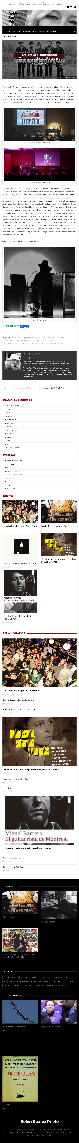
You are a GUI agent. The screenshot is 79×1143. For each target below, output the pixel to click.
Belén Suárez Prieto (32, 354)
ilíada (57, 338)
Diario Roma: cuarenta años (54, 526)
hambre (68, 977)
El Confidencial (43, 3)
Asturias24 (34, 3)
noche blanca (22, 340)
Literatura (26, 31)
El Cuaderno (53, 3)
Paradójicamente (9, 788)
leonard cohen (36, 981)
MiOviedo (46, 4)
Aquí (4, 241)
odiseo (37, 340)
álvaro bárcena (17, 338)
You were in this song (50, 28)
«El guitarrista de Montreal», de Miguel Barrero (26, 848)
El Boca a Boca (48, 922)
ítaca (62, 338)
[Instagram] (75, 6)
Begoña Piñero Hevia (51, 1026)
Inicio (4, 36)
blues (5, 977)
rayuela (6, 985)
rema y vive (52, 340)
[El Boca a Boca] (59, 905)
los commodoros (9, 340)
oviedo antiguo (57, 981)
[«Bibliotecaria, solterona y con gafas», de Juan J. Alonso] (59, 544)
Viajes (35, 31)
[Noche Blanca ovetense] (20, 1011)
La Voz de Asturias (9, 4)
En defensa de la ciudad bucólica (15, 779)
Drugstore (21, 3)
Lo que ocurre (51, 31)
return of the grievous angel (13, 343)
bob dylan (13, 977)
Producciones (28, 28)
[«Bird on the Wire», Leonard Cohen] (20, 547)
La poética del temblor (12, 31)
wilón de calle (59, 343)
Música (38, 28)
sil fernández (29, 343)
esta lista (8, 102)
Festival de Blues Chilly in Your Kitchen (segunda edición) (24, 389)
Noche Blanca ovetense (13, 1026)
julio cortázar (14, 981)
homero (51, 338)
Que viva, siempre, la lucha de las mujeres (18, 700)
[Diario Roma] (20, 902)
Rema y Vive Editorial (57, 4)
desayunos (58, 977)
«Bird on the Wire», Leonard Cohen (19, 563)
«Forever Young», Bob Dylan (13, 867)
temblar (50, 985)
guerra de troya (41, 338)
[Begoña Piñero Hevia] (59, 1011)
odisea (31, 340)
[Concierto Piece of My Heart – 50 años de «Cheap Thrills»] (20, 940)
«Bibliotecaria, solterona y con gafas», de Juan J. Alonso (31, 769)
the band (39, 343)
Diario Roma (8, 917)
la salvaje (25, 981)
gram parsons (29, 338)
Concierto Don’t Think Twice (54, 388)
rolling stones (27, 985)
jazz (5, 981)
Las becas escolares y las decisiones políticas (18, 709)
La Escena (62, 3)
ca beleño (24, 977)
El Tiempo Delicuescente (12, 28)
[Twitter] (71, 6)
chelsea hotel (35, 977)
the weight (48, 343)
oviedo (44, 340)
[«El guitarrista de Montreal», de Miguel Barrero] (20, 591)
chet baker (47, 977)
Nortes (39, 4)
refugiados (15, 985)
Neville (27, 3)
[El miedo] (20, 1078)
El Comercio (20, 4)
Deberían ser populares (11, 858)
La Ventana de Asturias (9, 3)
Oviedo (41, 31)
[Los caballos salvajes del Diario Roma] (20, 511)
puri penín (69, 981)
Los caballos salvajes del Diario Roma (19, 526)
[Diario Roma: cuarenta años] (59, 511)
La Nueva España (31, 4)
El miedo (6, 1104)
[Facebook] (68, 6)
